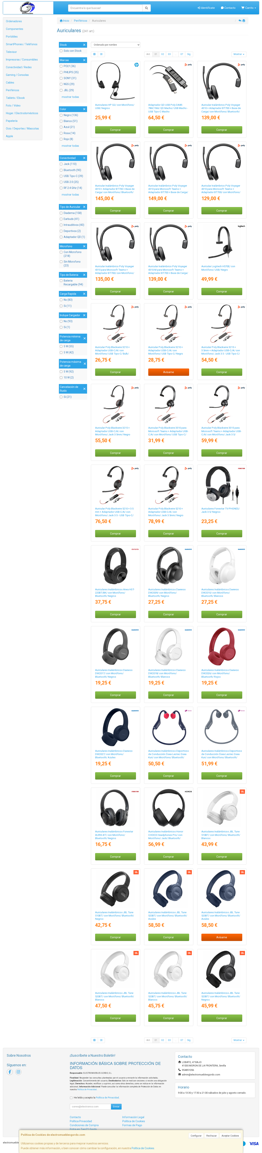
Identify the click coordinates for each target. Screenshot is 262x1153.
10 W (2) (69, 377)
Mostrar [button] (238, 54)
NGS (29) (69, 84)
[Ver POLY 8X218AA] (222, 404)
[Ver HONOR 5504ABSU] (169, 808)
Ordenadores (14, 21)
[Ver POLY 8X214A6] (115, 324)
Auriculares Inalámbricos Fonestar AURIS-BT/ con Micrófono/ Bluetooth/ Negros (114, 835)
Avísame (168, 372)
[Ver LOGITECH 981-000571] (222, 243)
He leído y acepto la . (96, 1097)
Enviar (116, 1106)
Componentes (14, 28)
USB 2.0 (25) (71, 181)
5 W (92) (69, 371)
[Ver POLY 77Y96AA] (115, 162)
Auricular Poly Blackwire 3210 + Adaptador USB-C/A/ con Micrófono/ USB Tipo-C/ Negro (165, 350)
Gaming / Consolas (17, 74)
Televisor (11, 51)
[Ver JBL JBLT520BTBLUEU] (222, 889)
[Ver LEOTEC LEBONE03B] (169, 727)
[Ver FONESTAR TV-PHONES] (222, 485)
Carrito (249, 7)
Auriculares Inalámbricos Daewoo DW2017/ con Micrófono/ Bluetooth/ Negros (114, 673)
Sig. (189, 54)
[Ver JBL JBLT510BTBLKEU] (115, 889)
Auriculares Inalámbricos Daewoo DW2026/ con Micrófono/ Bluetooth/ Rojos (220, 673)
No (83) (68, 299)
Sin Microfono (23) (72, 263)
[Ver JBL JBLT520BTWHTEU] (169, 969)
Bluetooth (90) (72, 170)
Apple (9, 136)
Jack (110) (70, 163)
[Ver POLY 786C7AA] (169, 81)
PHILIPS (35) (71, 72)
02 (162, 54)
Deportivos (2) (72, 231)
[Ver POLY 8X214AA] (169, 324)
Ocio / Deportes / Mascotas (22, 128)
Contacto (230, 7)
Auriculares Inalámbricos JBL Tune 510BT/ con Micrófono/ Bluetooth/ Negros (114, 915)
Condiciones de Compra (84, 1125)
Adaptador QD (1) (74, 236)
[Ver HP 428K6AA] (115, 81)
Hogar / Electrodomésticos (22, 113)
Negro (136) (71, 115)
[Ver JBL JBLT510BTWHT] (222, 808)
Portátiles (12, 36)
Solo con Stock (73, 50)
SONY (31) (70, 78)
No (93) (68, 321)
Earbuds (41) (71, 218)
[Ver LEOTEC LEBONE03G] (222, 727)
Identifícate (207, 7)
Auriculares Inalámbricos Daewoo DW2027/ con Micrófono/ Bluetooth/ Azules (114, 754)
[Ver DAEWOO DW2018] (169, 646)
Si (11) (68, 305)
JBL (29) (69, 90)
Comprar (115, 129)
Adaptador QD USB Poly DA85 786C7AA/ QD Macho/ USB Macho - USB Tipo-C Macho (168, 108)
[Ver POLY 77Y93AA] (169, 162)
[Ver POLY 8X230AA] (169, 485)
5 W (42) (69, 352)
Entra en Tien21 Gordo (83, 1129)
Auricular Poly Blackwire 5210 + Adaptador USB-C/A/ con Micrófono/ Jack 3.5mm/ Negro (165, 512)
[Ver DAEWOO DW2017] (115, 646)
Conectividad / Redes (19, 67)
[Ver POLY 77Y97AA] (169, 243)
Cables (10, 82)
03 (169, 54)
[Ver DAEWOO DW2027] (115, 727)
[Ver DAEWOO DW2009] (169, 566)
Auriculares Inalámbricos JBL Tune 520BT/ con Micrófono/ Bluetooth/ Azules (167, 915)
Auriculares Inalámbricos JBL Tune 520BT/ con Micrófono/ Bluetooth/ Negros (220, 996)
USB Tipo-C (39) (73, 176)
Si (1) (67, 327)
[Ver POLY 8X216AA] (169, 404)
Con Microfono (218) (73, 254)
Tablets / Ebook (15, 97)
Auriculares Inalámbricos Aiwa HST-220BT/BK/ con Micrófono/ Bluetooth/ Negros (114, 593)
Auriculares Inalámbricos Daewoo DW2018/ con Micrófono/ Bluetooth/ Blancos (167, 673)
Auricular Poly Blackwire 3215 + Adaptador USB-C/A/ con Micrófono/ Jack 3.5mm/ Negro (112, 431)
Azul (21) (69, 127)
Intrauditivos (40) (74, 224)
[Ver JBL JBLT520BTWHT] (115, 969)
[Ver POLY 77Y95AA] (115, 243)
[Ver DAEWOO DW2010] (222, 566)
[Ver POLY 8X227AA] (115, 404)
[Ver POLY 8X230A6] (115, 485)
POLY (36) (70, 66)
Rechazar (211, 1135)
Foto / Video (13, 105)
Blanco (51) (70, 121)
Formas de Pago (132, 1125)
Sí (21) (68, 396)
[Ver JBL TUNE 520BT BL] (169, 889)
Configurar (196, 1135)
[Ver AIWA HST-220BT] (115, 566)
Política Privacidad (81, 1121)
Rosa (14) (69, 133)
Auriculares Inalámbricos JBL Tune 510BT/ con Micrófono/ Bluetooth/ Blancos (220, 835)
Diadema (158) (73, 213)
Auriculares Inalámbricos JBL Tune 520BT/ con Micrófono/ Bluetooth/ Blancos (114, 996)
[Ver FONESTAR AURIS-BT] (115, 808)
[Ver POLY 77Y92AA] (222, 81)
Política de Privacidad (87, 1089)
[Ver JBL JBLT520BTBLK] (222, 969)
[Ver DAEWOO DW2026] (222, 646)
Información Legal (133, 1117)
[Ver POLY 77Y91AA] (222, 162)
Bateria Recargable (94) (73, 282)
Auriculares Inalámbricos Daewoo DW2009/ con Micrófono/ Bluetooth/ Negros (167, 593)
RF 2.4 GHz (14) (73, 187)
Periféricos (12, 90)
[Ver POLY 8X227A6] (222, 324)
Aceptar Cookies (230, 1135)
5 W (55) (69, 346)
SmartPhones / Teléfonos (21, 44)
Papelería (11, 120)
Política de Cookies (143, 1148)
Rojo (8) (68, 139)
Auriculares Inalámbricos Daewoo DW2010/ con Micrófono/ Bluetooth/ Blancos (220, 593)
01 (156, 54)
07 (181, 54)
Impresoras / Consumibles (22, 59)
